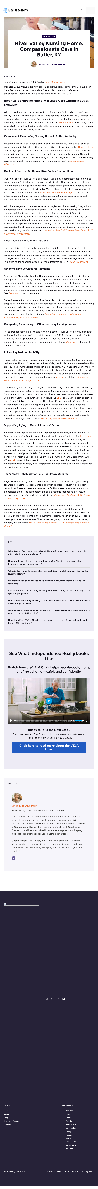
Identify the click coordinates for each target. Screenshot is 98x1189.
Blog (6, 1118)
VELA (59, 397)
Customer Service (11, 1121)
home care (85, 436)
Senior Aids (71, 1145)
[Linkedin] (13, 858)
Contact (7, 1124)
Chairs (68, 1118)
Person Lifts (71, 1142)
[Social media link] (46, 999)
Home (6, 1111)
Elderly (69, 1121)
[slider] (39, 720)
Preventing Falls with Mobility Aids (59, 418)
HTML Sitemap (71, 1171)
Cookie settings (54, 1171)
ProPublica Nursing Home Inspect (57, 192)
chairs (13, 460)
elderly (59, 377)
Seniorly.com (15, 293)
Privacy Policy (88, 1171)
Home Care (71, 1124)
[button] (82, 10)
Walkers (69, 1149)
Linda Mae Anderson (56, 64)
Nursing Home (49, 36)
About (6, 1114)
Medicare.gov (66, 122)
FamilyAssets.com (78, 261)
